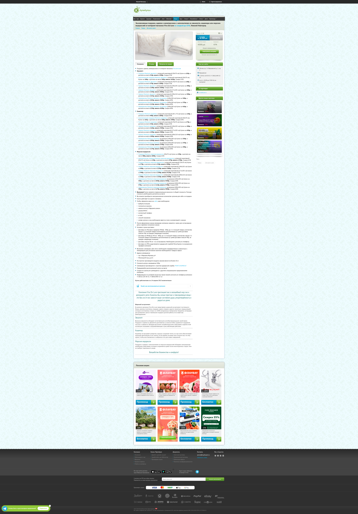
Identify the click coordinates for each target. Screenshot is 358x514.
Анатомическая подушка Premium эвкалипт (152, 77)
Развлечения (157, 19)
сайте (156, 201)
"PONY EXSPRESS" (181, 266)
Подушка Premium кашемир (147, 114)
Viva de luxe (177, 68)
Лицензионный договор (181, 457)
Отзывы (151, 64)
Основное (140, 64)
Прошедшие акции (157, 459)
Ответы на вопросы (140, 464)
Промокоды (213, 19)
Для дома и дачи (209, 162)
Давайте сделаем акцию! (159, 455)
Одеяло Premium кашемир (147, 126)
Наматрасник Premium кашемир (148, 139)
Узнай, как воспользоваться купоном (153, 286)
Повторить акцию (209, 51)
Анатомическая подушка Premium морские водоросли (156, 158)
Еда (138, 19)
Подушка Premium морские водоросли (151, 154)
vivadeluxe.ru (203, 92)
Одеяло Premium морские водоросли (150, 166)
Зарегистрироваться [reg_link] (216, 2)
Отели (201, 19)
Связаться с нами (202, 457)
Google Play (167, 471)
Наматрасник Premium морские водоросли (152, 179)
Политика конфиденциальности (183, 461)
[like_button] (219, 33)
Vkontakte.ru (218, 456)
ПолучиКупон (194, 19)
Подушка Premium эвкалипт (147, 73)
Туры (181, 19)
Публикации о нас (140, 457)
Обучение (169, 19)
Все (135, 19)
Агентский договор (179, 455)
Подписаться (43, 508)
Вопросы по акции (166, 64)
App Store (156, 471)
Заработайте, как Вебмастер (160, 457)
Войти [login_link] (203, 2)
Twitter (221, 456)
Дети (206, 19)
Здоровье (149, 19)
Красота (142, 19)
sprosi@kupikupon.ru (203, 455)
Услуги (186, 19)
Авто (163, 19)
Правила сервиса (140, 461)
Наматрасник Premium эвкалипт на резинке (152, 98)
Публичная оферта (179, 459)
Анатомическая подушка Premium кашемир (152, 118)
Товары (176, 19)
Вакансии (137, 459)
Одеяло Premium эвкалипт (147, 86)
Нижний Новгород (141, 2)
